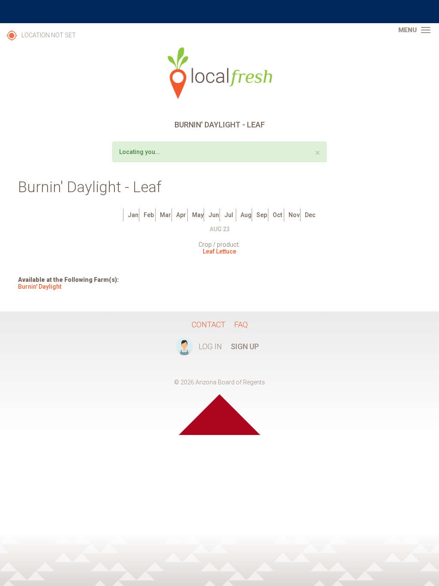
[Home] (219, 73)
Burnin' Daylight (39, 286)
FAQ (241, 324)
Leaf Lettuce (219, 251)
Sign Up (245, 346)
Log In (210, 346)
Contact (209, 324)
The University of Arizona (219, 11)
